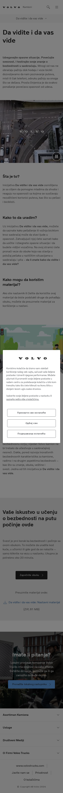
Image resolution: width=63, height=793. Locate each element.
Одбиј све (32, 423)
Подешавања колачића (31, 433)
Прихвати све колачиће (31, 412)
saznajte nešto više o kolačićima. (22, 399)
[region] (31, 396)
